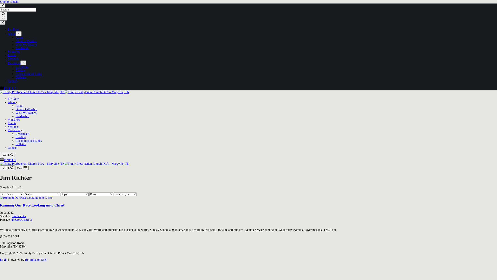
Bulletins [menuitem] (21, 77)
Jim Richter (19, 216)
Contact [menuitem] (12, 80)
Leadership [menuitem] (22, 48)
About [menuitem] (12, 33)
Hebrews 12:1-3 (22, 219)
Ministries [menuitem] (14, 51)
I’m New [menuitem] (13, 29)
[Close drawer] (2, 23)
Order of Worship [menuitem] (26, 41)
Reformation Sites (36, 259)
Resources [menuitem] (14, 63)
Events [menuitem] (12, 55)
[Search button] (3, 16)
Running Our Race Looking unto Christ (32, 205)
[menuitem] (19, 33)
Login (3, 259)
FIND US (10, 88)
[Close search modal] (2, 6)
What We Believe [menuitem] (26, 44)
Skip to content (9, 1)
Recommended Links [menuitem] (29, 73)
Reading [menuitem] (21, 70)
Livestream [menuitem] (22, 66)
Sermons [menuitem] (13, 58)
